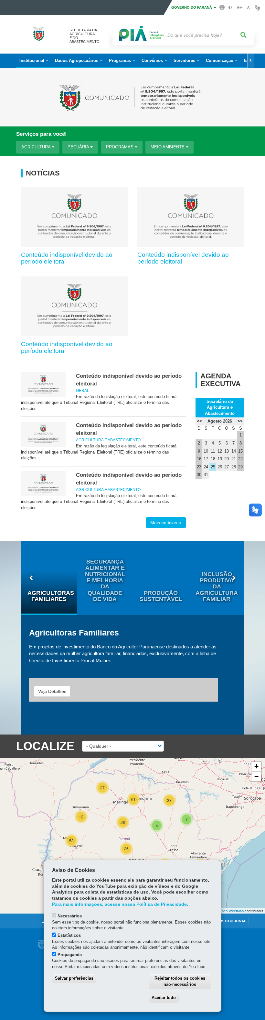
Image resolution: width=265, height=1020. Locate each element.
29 (240, 467)
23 (199, 467)
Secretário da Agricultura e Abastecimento (220, 407)
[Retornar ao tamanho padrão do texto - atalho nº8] (248, 7)
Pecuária (79, 147)
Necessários (70, 916)
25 (213, 467)
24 (206, 467)
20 (226, 458)
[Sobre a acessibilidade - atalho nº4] (222, 7)
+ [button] (256, 766)
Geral (82, 390)
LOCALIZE (45, 746)
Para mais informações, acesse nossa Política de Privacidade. (120, 904)
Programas (120, 147)
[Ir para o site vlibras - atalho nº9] (257, 7)
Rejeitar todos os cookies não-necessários (179, 981)
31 (206, 474)
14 (233, 451)
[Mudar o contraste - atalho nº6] (230, 7)
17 (206, 458)
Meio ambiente (168, 147)
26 (219, 467)
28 (233, 467)
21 (233, 458)
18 (213, 458)
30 (199, 474)
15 (240, 451)
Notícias (43, 173)
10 (206, 451)
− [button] (256, 776)
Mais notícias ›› (166, 522)
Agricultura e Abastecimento (108, 440)
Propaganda (70, 954)
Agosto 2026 (219, 421)
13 (226, 451)
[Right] (250, 61)
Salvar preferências (74, 978)
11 (213, 451)
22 (240, 458)
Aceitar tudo (164, 997)
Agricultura (36, 147)
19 (219, 458)
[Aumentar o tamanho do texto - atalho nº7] (239, 7)
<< (199, 421)
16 (199, 458)
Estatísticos (69, 935)
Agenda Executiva (220, 380)
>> (240, 421)
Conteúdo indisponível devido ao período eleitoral (66, 258)
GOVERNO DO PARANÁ (192, 7)
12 (219, 451)
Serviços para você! (41, 134)
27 (226, 467)
